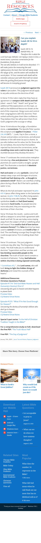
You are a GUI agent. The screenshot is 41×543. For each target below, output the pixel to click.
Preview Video (6, 294)
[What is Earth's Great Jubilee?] (9, 370)
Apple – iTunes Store (12, 417)
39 (18, 196)
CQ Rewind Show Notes (10, 296)
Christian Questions (7, 481)
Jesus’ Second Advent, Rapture (23, 339)
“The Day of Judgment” (18, 334)
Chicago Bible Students (28, 15)
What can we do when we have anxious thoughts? (29, 434)
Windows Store (12, 429)
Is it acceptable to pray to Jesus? (30, 416)
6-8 (5, 134)
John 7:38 (13, 196)
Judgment (35, 339)
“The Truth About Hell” (21, 329)
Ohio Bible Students (7, 470)
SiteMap (20, 508)
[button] (2, 381)
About (14, 15)
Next (37, 32)
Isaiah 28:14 (5, 88)
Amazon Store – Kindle (13, 434)
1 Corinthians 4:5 (7, 265)
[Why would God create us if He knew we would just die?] (32, 370)
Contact (6, 15)
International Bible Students (9, 476)
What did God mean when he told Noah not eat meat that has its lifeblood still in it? (30, 490)
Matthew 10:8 (32, 506)
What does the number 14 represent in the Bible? (29, 468)
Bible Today (8, 465)
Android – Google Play (11, 424)
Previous (29, 32)
